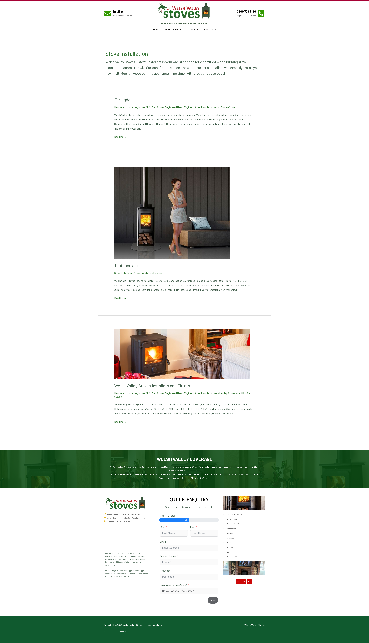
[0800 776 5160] (261, 13)
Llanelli (196, 474)
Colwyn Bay (243, 474)
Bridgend (213, 474)
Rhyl (168, 478)
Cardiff (113, 474)
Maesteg (207, 478)
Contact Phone (168, 556)
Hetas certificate (123, 107)
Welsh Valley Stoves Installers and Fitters (152, 385)
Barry (174, 474)
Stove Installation (203, 107)
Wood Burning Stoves (225, 107)
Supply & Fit (171, 29)
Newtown (167, 474)
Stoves (191, 29)
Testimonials (126, 265)
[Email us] (107, 13)
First (162, 527)
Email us (118, 11)
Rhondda (204, 474)
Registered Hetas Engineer (179, 107)
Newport (129, 474)
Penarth (161, 478)
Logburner (139, 107)
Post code (165, 570)
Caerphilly (186, 478)
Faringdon (123, 99)
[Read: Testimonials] (172, 212)
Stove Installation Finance (148, 273)
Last (192, 527)
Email (163, 541)
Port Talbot (223, 474)
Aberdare (233, 474)
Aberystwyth (196, 478)
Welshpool (157, 474)
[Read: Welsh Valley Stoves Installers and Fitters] (182, 353)
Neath (180, 474)
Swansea (121, 474)
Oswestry (148, 474)
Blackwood (176, 478)
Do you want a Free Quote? (173, 584)
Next (212, 600)
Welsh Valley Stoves (224, 393)
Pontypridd (254, 474)
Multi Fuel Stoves (155, 107)
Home (156, 29)
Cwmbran (188, 474)
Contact (208, 29)
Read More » (120, 136)
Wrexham (138, 474)
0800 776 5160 (246, 11)
